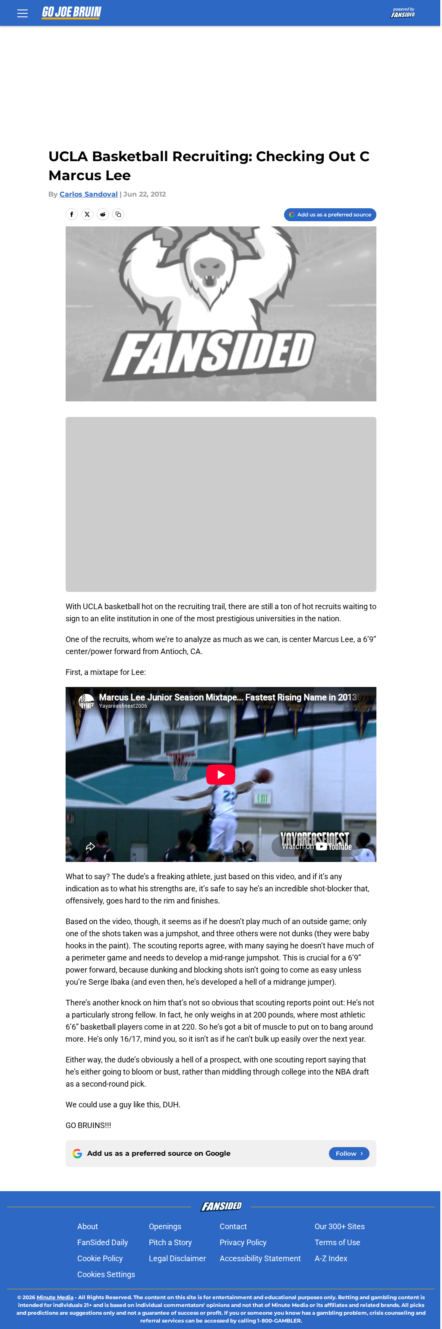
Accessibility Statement (260, 1258)
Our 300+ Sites (340, 1226)
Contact (233, 1226)
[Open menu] (22, 13)
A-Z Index (331, 1258)
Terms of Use (337, 1242)
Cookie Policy (100, 1258)
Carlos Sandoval (89, 194)
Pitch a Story (170, 1242)
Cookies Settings (106, 1274)
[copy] (118, 214)
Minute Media (55, 1297)
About (87, 1226)
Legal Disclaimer (177, 1258)
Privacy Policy (243, 1242)
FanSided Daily (102, 1242)
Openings (165, 1226)
